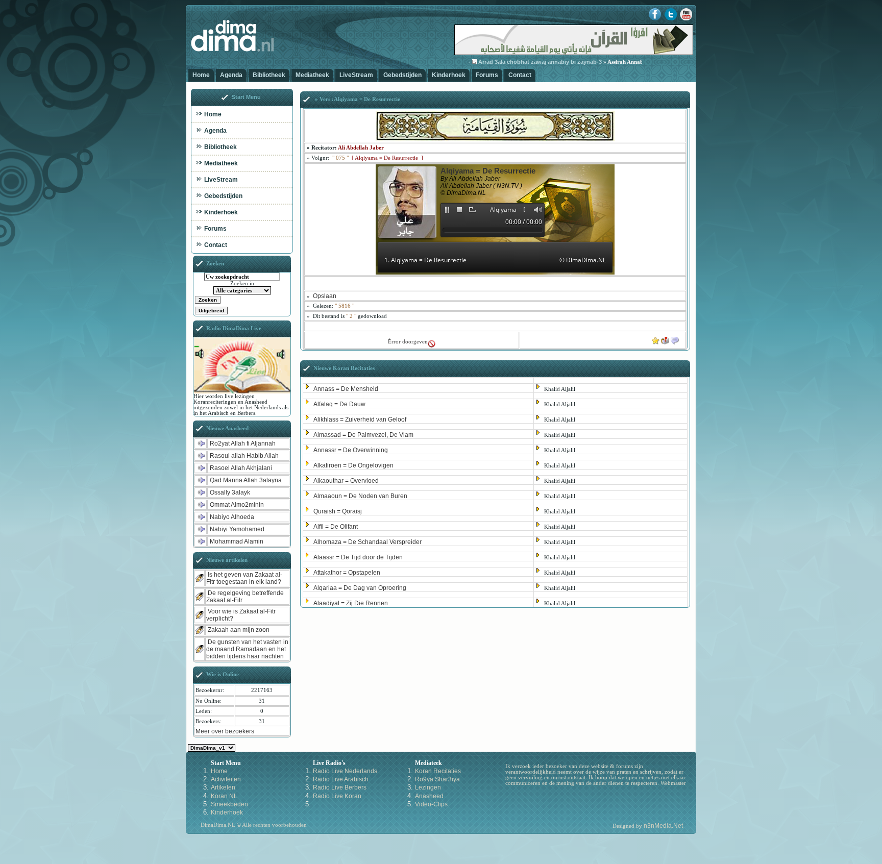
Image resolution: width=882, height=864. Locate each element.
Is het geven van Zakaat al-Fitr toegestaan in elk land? (244, 578)
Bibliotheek (269, 75)
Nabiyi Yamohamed (237, 529)
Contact (519, 75)
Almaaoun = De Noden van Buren (360, 496)
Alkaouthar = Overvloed (346, 480)
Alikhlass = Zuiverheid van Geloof (359, 419)
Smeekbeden (229, 804)
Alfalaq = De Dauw (339, 404)
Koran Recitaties (438, 771)
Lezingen (428, 787)
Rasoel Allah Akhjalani (241, 468)
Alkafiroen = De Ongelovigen (353, 465)
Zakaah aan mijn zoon (239, 629)
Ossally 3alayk (230, 492)
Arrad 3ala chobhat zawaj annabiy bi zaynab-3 (518, 62)
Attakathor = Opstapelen (346, 572)
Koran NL (224, 796)
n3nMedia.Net (663, 825)
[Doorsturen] (665, 338)
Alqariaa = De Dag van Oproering (359, 587)
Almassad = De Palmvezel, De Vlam (363, 434)
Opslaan (324, 296)
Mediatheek (312, 75)
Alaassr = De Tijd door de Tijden (358, 557)
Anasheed (429, 796)
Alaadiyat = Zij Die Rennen (350, 603)
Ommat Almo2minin (237, 504)
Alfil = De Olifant (335, 526)
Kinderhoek (448, 75)
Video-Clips (431, 804)
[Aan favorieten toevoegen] (655, 338)
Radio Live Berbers (339, 787)
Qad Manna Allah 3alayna (246, 480)
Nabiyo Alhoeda (232, 517)
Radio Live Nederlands (345, 771)
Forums (487, 75)
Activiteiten (226, 779)
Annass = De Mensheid (345, 388)
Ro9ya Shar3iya (437, 779)
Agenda (231, 75)
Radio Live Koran (337, 796)
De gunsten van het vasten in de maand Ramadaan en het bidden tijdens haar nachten (247, 649)
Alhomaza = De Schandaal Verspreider (367, 542)
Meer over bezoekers (224, 731)
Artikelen (223, 787)
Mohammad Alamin (236, 541)
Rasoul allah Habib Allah (244, 455)
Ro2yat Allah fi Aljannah (243, 443)
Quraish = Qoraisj (337, 511)
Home (201, 75)
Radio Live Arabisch (341, 779)
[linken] (675, 338)
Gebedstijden (402, 75)
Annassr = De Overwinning (350, 450)
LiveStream (356, 75)
